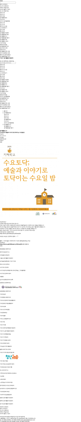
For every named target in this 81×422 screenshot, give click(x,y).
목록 (1, 246)
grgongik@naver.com (29, 420)
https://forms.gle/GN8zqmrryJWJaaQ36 (10, 233)
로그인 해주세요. (4, 61)
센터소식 (6, 116)
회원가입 (11, 61)
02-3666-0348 (6, 420)
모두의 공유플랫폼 (9, 123)
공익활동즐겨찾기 (8, 128)
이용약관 (22, 416)
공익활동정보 (7, 119)
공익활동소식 (7, 126)
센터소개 (6, 114)
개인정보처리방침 (4, 416)
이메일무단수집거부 (14, 416)
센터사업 (6, 117)
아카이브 (6, 121)
